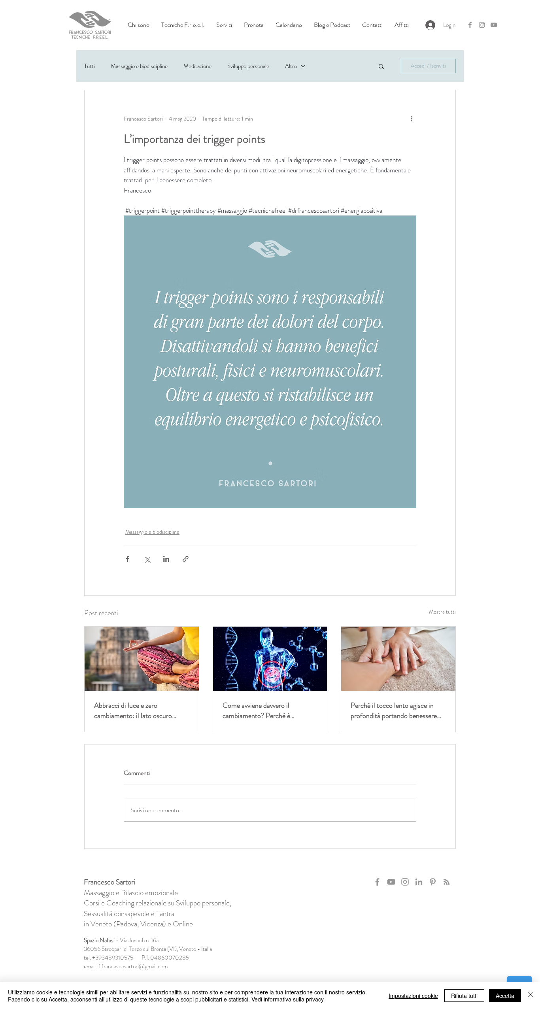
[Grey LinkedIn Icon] (419, 882)
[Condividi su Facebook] (127, 559)
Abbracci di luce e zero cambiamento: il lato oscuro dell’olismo (133, 710)
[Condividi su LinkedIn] (166, 559)
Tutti (89, 66)
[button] (138, 25)
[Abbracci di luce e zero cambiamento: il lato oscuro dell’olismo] (142, 659)
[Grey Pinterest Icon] (433, 882)
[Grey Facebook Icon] (470, 25)
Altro (291, 66)
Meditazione (197, 66)
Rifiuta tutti (464, 996)
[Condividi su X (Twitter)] (147, 559)
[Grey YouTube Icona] (494, 25)
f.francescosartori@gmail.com (133, 966)
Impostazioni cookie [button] (413, 996)
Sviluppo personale (248, 66)
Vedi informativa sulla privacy (287, 999)
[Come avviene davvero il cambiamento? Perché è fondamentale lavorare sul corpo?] (270, 659)
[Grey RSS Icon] (446, 882)
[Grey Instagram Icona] (482, 25)
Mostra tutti (442, 612)
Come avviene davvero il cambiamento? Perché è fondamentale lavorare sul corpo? (269, 710)
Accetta (505, 996)
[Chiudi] (530, 995)
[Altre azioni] (411, 118)
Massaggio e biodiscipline (139, 66)
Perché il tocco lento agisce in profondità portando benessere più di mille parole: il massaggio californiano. (394, 710)
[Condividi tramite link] (185, 559)
